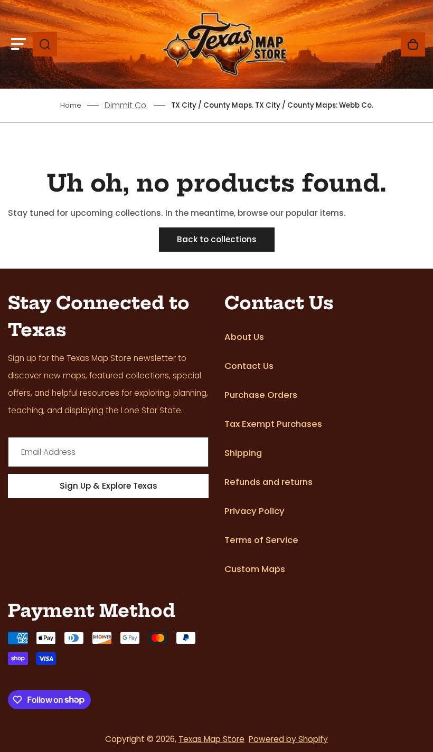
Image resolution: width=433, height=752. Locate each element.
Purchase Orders (260, 395)
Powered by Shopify (288, 739)
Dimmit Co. (126, 105)
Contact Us (249, 366)
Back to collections (217, 239)
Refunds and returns (268, 482)
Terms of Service (261, 540)
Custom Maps (254, 569)
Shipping (243, 453)
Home (70, 105)
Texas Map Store (211, 739)
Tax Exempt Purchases (273, 424)
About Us (244, 337)
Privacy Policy (254, 511)
